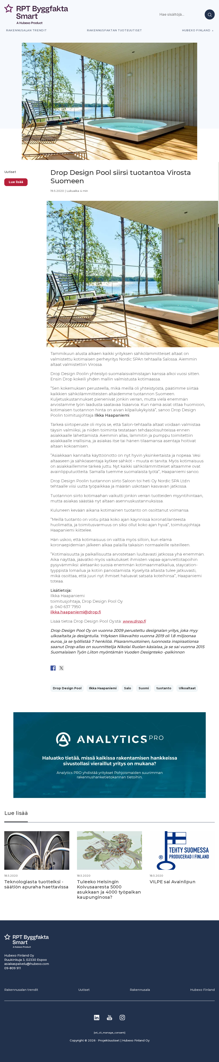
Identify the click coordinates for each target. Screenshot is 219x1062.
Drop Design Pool (67, 688)
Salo (127, 688)
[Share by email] (94, 668)
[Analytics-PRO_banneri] (109, 797)
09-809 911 (12, 968)
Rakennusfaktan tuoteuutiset (114, 30)
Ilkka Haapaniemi (103, 688)
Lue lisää (16, 182)
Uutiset (10, 172)
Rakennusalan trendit (26, 30)
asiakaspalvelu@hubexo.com (26, 964)
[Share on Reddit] (69, 668)
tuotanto (163, 688)
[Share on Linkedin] (86, 668)
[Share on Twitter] (61, 668)
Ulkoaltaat (187, 688)
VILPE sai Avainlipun (172, 881)
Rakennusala (140, 990)
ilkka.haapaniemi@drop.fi (75, 612)
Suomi (144, 688)
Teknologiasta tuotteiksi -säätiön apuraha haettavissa (36, 884)
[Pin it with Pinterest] (78, 668)
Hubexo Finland (196, 30)
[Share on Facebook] (53, 668)
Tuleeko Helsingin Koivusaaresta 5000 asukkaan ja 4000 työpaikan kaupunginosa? (109, 889)
